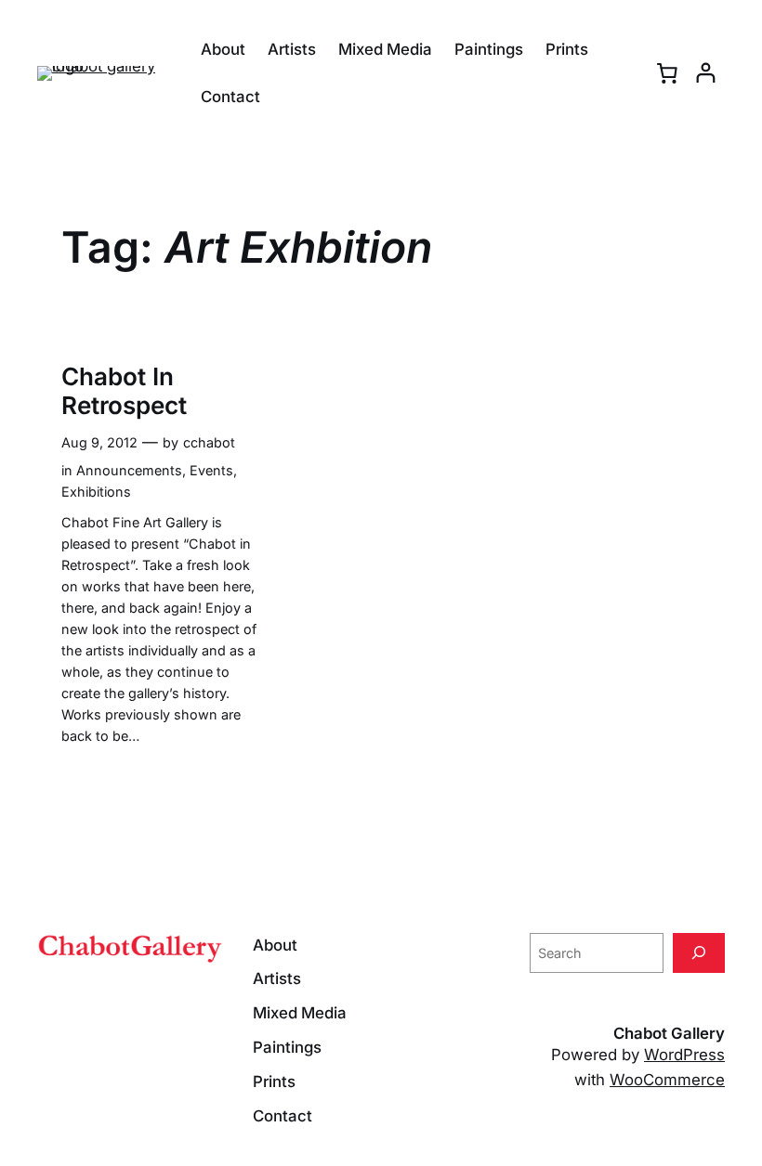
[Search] (699, 953)
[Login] (706, 73)
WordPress (684, 1054)
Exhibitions (96, 491)
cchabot (209, 442)
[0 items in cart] (667, 73)
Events (211, 470)
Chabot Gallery (669, 1033)
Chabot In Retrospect (124, 391)
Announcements (129, 470)
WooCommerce (667, 1079)
